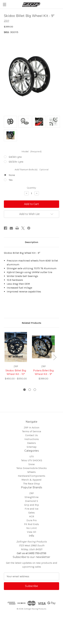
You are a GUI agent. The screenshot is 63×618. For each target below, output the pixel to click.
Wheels (31, 471)
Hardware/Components (31, 475)
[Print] (17, 228)
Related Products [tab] (31, 322)
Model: (32, 151)
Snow (31, 464)
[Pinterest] (28, 228)
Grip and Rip (31, 504)
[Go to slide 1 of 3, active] (24, 389)
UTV (31, 456)
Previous (4, 357)
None (12, 175)
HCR (31, 516)
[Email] (11, 228)
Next (55, 357)
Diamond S (31, 500)
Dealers (31, 442)
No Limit (31, 528)
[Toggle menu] (4, 4)
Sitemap (32, 446)
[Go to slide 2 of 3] (29, 389)
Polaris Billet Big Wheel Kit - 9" (43, 372)
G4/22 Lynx (15, 156)
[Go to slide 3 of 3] (35, 389)
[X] (23, 228)
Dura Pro (31, 520)
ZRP (31, 493)
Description (31, 242)
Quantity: (31, 187)
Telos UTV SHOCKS (31, 460)
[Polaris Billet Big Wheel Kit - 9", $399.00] (43, 347)
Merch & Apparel (31, 479)
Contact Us (31, 435)
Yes (11, 179)
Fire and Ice (31, 508)
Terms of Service (31, 431)
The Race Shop (31, 483)
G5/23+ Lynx (16, 161)
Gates (31, 512)
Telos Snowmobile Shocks (31, 468)
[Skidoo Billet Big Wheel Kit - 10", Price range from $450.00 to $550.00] (15, 347)
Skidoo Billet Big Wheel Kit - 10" (15, 372)
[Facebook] (5, 228)
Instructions (31, 439)
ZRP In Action (31, 427)
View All (31, 531)
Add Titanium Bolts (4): (31, 169)
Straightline (31, 497)
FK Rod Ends (31, 524)
